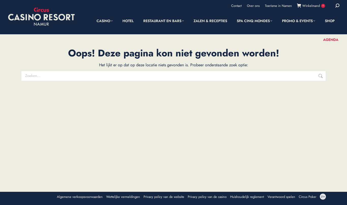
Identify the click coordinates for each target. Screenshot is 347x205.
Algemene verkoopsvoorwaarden (80, 197)
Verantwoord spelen (281, 197)
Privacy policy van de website (164, 197)
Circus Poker (307, 197)
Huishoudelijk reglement (247, 197)
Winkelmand (313, 5)
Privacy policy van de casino (207, 197)
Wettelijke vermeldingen (123, 197)
